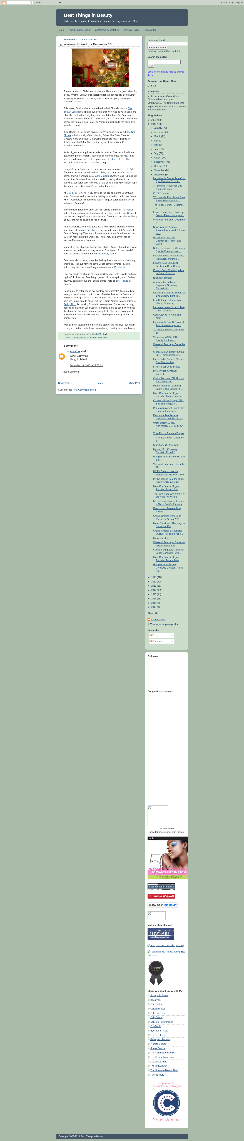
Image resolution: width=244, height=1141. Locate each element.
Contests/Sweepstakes (107, 30)
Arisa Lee (75, 351)
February (159, 132)
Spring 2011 (70, 304)
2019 (154, 607)
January (158, 128)
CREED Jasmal (161, 193)
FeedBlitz (175, 51)
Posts (155, 635)
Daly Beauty (128, 213)
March (157, 136)
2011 (154, 577)
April (156, 141)
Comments (158, 641)
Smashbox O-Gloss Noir (165, 445)
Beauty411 (155, 1000)
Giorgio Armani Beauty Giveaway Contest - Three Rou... (168, 567)
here (74, 318)
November (159, 170)
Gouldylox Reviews (76, 193)
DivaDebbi (119, 267)
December (159, 174)
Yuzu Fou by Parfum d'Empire (168, 433)
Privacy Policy (131, 30)
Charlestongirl (79, 337)
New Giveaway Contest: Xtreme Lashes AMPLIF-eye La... (169, 230)
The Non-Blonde (158, 1061)
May (156, 145)
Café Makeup (102, 176)
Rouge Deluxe (157, 1048)
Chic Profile (156, 1004)
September (160, 162)
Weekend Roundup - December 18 (87, 44)
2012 (154, 582)
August (158, 158)
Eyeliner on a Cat (159, 1031)
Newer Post (64, 383)
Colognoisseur (157, 1009)
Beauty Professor (159, 995)
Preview (152, 51)
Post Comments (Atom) (85, 390)
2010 (154, 124)
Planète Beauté (158, 1044)
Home (61, 30)
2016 (154, 598)
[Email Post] (104, 334)
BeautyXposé (109, 253)
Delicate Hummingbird (161, 1022)
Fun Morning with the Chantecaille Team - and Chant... (167, 240)
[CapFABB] (167, 1122)
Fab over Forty (117, 159)
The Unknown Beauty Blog (164, 1070)
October (158, 166)
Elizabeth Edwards (163, 278)
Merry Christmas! (162, 538)
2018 (154, 603)
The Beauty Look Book (162, 1057)
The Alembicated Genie (162, 1052)
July (156, 153)
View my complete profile (164, 624)
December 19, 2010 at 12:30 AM (86, 365)
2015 (154, 594)
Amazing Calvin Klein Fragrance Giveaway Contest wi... (165, 285)
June (157, 149)
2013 (154, 586)
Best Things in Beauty (88, 15)
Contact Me (150, 30)
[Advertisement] (162, 748)
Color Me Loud (157, 1013)
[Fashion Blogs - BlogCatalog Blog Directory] (167, 955)
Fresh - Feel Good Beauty (166, 367)
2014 (154, 590)
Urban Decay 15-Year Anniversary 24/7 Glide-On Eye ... (168, 426)
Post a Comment (70, 372)
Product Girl (84, 230)
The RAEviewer (158, 1066)
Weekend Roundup (97, 337)
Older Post (134, 383)
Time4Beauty (157, 1075)
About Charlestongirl (79, 30)
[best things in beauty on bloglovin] (163, 907)
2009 (154, 120)
